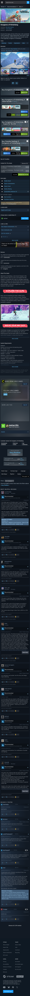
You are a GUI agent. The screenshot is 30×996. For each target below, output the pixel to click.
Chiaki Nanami (8, 688)
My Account (18, 969)
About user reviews (15, 444)
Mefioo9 (7, 716)
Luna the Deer (8, 491)
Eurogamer (5, 268)
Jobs (16, 947)
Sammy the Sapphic (9, 665)
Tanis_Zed (7, 587)
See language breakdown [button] (4, 444)
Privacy (4, 961)
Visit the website (5, 233)
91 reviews (13, 589)
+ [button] (27, 43)
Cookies (5, 969)
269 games (7, 589)
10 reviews (7, 666)
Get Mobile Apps (8, 991)
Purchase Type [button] (14, 471)
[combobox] (16, 2)
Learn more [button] (25, 218)
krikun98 (7, 762)
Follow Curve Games (11, 390)
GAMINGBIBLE (7, 257)
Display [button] (19, 474)
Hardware (17, 950)
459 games (7, 763)
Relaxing (4, 43)
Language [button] (23, 471)
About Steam (6, 944)
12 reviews (7, 690)
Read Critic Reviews (14, 427)
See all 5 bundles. (5, 159)
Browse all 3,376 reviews (15, 925)
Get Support (18, 966)
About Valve (18, 944)
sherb (6, 623)
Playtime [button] (12, 474)
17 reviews (7, 563)
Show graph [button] (24, 476)
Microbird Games (10, 27)
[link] (13, 115)
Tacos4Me (7, 536)
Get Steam (17, 961)
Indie (23, 43)
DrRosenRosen (8, 561)
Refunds (5, 972)
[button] (3, 7)
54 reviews (7, 538)
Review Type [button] (4, 471)
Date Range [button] (4, 474)
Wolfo (6, 740)
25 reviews (13, 493)
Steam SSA (5, 947)
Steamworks (6, 950)
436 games (7, 493)
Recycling (17, 952)
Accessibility (6, 964)
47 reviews (7, 717)
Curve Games (9, 28)
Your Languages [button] (8, 480)
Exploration (17, 43)
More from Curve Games (14, 381)
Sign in (2, 78)
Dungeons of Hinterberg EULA (8, 204)
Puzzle (10, 43)
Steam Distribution (7, 952)
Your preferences (24, 444)
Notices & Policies (7, 966)
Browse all (25, 163)
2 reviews (6, 625)
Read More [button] (25, 652)
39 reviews (13, 763)
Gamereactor (6, 263)
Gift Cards (5, 955)
